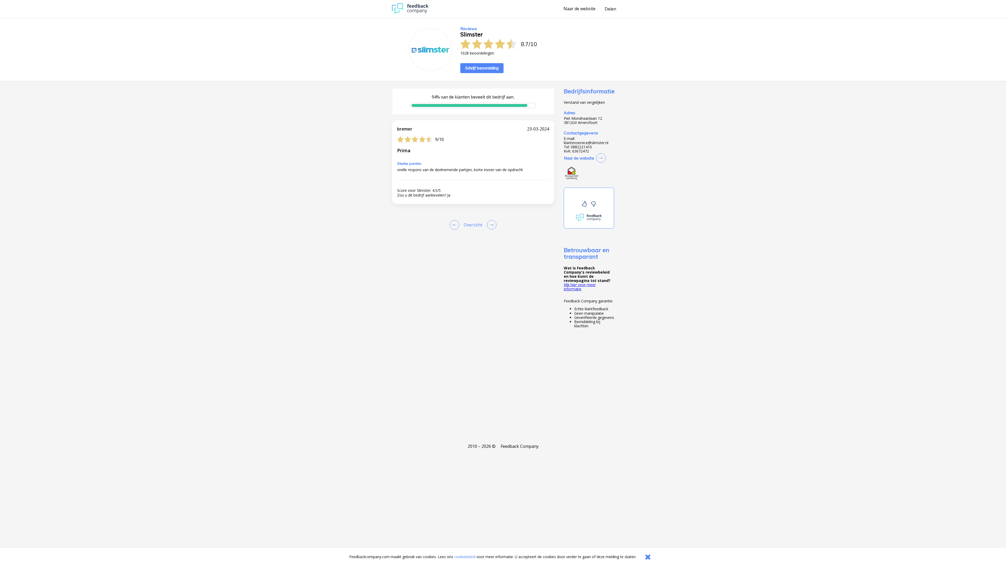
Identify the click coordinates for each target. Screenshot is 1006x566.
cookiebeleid (464, 556)
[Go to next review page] (490, 225)
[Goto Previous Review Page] (455, 225)
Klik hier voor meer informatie (580, 286)
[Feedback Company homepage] (410, 12)
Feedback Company (520, 446)
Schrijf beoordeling (482, 68)
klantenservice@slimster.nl (586, 143)
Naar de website (579, 9)
